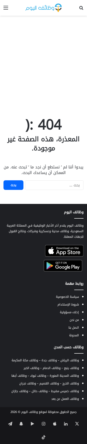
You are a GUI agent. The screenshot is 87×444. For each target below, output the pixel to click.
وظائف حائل (40, 391)
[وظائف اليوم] (43, 7)
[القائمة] (5, 9)
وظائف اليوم (29, 412)
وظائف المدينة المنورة (64, 376)
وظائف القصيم (49, 383)
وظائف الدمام (52, 368)
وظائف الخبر (31, 368)
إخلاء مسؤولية (69, 312)
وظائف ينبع (71, 368)
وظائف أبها (19, 376)
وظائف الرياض (69, 360)
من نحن (74, 320)
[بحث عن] (81, 9)
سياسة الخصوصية (67, 297)
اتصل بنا (73, 327)
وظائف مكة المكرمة (25, 360)
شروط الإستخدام (68, 304)
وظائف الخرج (70, 383)
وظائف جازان (19, 391)
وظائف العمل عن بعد (65, 399)
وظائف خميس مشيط (65, 391)
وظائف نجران (27, 383)
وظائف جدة (49, 360)
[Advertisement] (43, 64)
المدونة (74, 335)
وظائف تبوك (38, 376)
